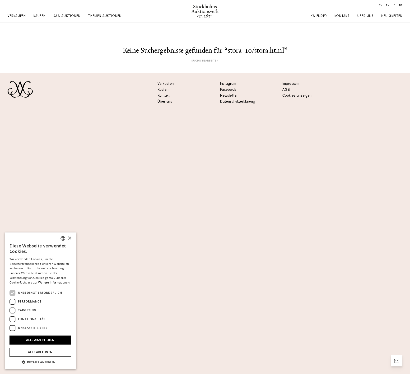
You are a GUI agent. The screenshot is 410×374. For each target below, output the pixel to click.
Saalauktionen (67, 16)
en (387, 5)
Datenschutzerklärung (237, 102)
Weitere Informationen (54, 282)
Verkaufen (17, 16)
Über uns (365, 16)
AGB (286, 90)
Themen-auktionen (104, 16)
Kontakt (342, 16)
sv (380, 5)
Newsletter (229, 96)
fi (394, 5)
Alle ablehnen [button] (40, 352)
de (400, 5)
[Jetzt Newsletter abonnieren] (396, 360)
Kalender (319, 16)
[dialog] (40, 300)
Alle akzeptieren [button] (40, 340)
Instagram (228, 84)
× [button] (69, 238)
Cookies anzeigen (297, 96)
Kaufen (39, 16)
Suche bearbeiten (205, 61)
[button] (40, 362)
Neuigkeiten (391, 16)
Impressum (290, 84)
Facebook (228, 90)
